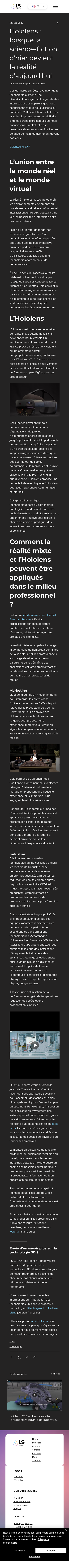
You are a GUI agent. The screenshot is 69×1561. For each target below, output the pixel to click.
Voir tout (55, 1373)
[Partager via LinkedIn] (26, 1357)
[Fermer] (64, 1532)
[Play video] (35, 758)
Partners (36, 1453)
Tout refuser (19, 1550)
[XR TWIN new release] (34, 1395)
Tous (12, 1341)
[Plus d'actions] (58, 23)
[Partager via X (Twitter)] (19, 1357)
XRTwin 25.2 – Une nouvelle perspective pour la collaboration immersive (34, 1418)
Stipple (17, 1508)
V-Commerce (20, 1505)
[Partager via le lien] (34, 1357)
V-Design (18, 1497)
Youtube (18, 1480)
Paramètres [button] (34, 1556)
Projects (36, 1442)
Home (35, 1439)
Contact (36, 1460)
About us (37, 1446)
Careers (36, 1449)
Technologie (16, 1346)
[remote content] (35, 1045)
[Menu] (55, 6)
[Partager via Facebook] (11, 1357)
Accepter (51, 1550)
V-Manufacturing (22, 1501)
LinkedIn (18, 1476)
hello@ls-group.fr (23, 1523)
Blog (34, 1456)
